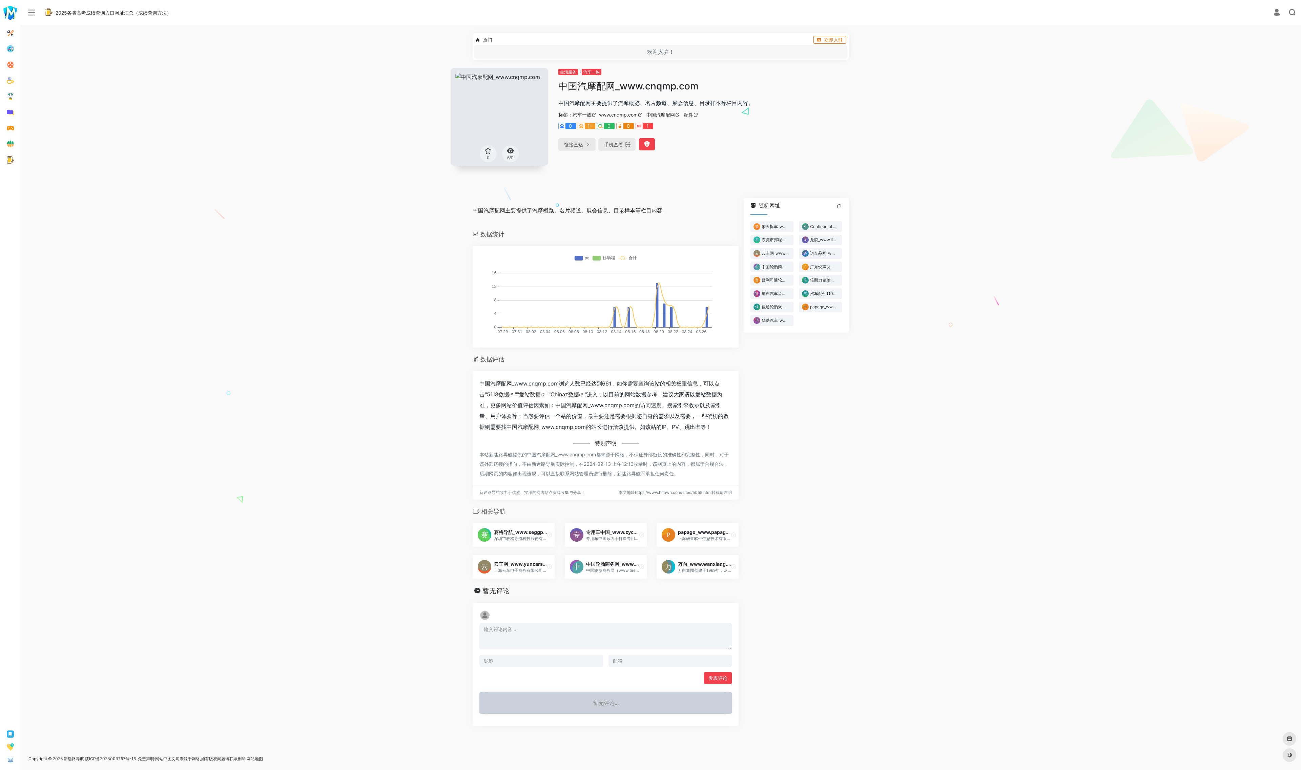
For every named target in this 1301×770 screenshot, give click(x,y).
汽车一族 (591, 72)
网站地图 (255, 758)
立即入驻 (833, 40)
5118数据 (498, 394)
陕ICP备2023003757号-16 (110, 758)
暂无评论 (496, 591)
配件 (688, 115)
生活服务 (568, 72)
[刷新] (839, 206)
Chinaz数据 (565, 394)
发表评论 (717, 678)
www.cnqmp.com (618, 115)
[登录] (1276, 13)
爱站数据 (530, 394)
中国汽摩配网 (660, 115)
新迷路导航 (74, 758)
